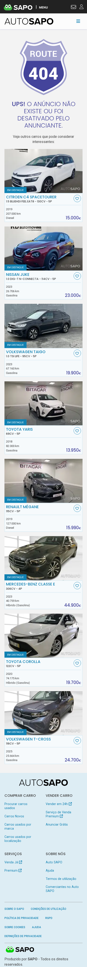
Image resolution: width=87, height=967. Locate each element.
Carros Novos (14, 816)
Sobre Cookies (14, 927)
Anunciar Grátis (57, 824)
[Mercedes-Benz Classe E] (43, 558)
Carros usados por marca (17, 826)
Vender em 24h (57, 804)
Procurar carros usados (15, 806)
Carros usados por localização (17, 839)
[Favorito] (77, 198)
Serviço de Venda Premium (58, 814)
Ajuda (50, 870)
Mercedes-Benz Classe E (30, 586)
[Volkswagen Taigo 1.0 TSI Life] (43, 326)
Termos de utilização (61, 879)
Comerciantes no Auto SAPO (62, 889)
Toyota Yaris (19, 431)
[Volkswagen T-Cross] (43, 713)
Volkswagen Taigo (26, 354)
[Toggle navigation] (78, 21)
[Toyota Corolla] (43, 636)
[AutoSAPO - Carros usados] (29, 21)
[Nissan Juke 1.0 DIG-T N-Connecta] (43, 249)
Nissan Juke (31, 276)
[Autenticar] (73, 7)
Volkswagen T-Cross (28, 741)
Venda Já (11, 862)
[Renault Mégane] (43, 481)
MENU (43, 7)
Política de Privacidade (21, 918)
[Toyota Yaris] (43, 403)
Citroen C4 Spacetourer (31, 199)
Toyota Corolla (23, 663)
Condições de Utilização (48, 908)
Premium (11, 870)
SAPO (20, 950)
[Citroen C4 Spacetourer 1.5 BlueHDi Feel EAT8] (43, 171)
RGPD (48, 918)
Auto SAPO (54, 862)
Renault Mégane (22, 509)
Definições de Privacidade (23, 936)
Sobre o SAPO (14, 908)
